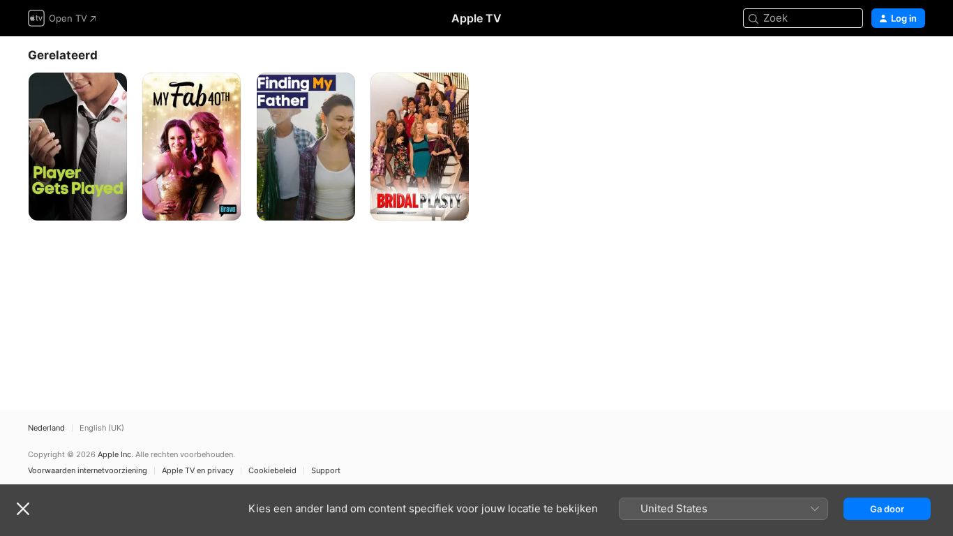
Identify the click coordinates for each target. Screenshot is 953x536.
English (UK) (102, 428)
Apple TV (476, 18)
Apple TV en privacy (198, 471)
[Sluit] (23, 508)
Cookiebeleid (272, 471)
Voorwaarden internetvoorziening (87, 471)
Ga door (887, 508)
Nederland (46, 428)
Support (325, 471)
